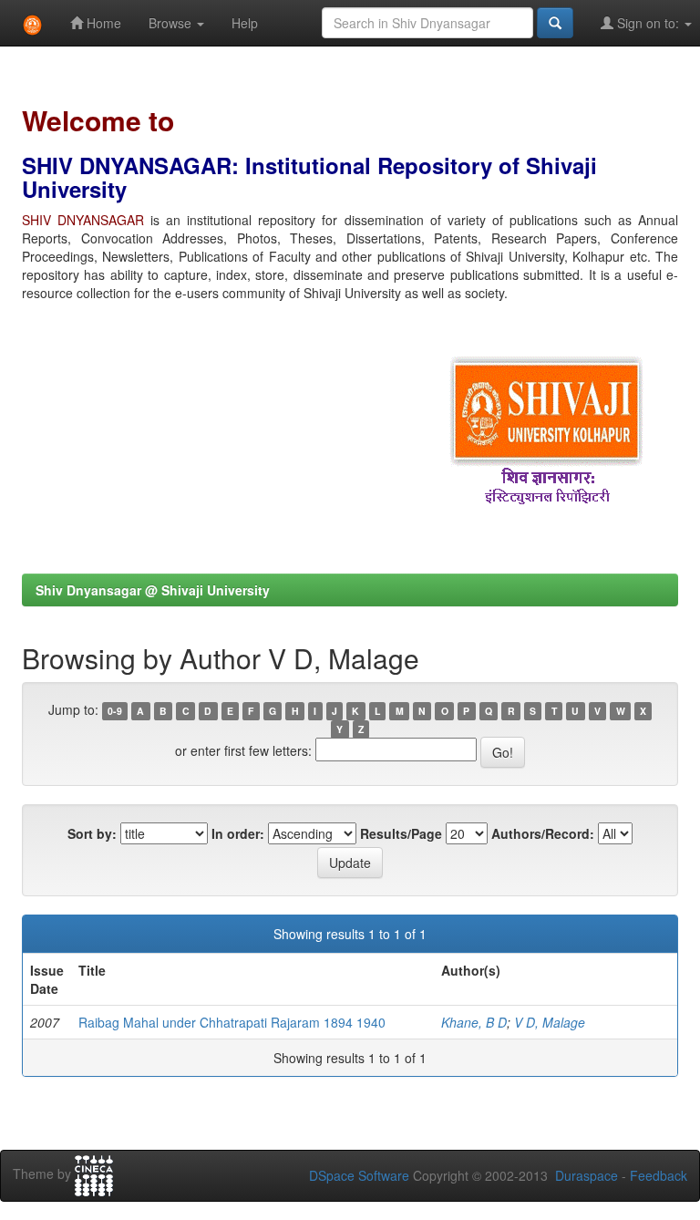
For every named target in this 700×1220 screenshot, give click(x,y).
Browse (172, 23)
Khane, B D (474, 1022)
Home (102, 23)
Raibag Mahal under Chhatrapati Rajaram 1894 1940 (232, 1022)
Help (245, 23)
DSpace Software (359, 1175)
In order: (237, 833)
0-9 (115, 711)
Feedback (658, 1175)
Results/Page (401, 833)
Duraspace (586, 1175)
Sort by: (92, 833)
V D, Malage (549, 1022)
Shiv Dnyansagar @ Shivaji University (153, 590)
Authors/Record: (542, 833)
